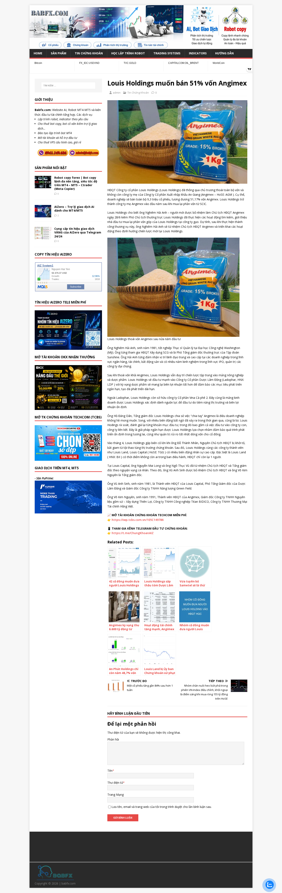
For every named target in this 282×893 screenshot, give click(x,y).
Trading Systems (166, 53)
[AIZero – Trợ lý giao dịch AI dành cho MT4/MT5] (43, 215)
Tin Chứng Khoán (89, 53)
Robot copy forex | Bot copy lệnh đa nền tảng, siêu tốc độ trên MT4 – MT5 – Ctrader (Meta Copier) (75, 183)
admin (117, 92)
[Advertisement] (141, 846)
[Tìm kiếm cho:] (68, 85)
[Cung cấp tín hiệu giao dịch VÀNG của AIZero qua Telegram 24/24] (43, 237)
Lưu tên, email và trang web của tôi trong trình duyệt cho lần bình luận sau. (161, 807)
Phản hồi (113, 739)
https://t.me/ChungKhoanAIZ (133, 533)
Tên (110, 771)
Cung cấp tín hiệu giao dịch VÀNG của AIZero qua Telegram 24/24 (77, 232)
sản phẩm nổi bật (51, 168)
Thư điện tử (115, 783)
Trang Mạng (115, 795)
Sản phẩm (58, 53)
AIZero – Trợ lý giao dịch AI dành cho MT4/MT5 (74, 208)
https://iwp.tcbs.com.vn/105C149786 (138, 520)
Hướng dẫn (224, 53)
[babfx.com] (141, 46)
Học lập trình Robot (128, 53)
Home (38, 53)
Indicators (198, 53)
